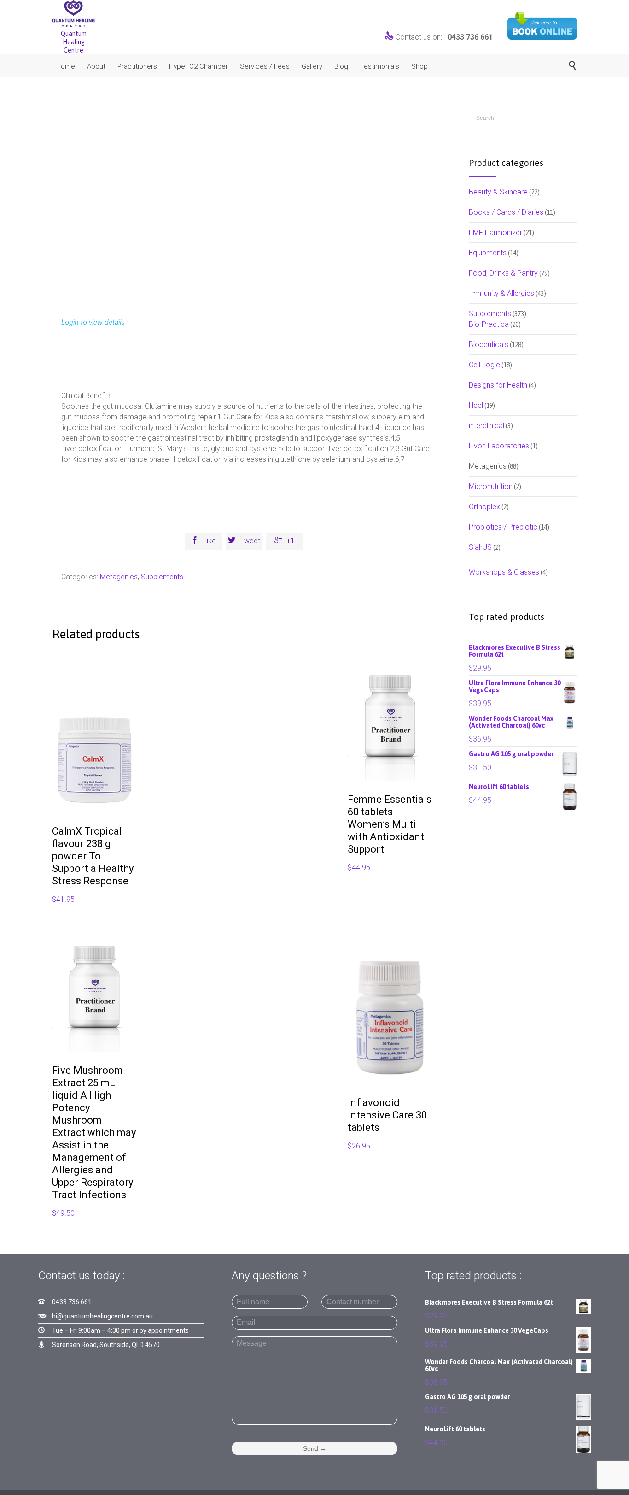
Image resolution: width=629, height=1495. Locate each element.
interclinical (486, 425)
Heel (476, 405)
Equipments (488, 252)
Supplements (162, 576)
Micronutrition (491, 486)
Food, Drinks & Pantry (503, 273)
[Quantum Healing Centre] (73, 13)
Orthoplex (484, 506)
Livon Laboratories (499, 445)
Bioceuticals (488, 344)
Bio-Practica (489, 324)
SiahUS (480, 547)
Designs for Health (498, 385)
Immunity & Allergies (501, 293)
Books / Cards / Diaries (506, 212)
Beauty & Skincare (498, 192)
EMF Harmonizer (495, 232)
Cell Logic (484, 364)
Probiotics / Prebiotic (503, 527)
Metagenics (119, 576)
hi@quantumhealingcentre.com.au (102, 1316)
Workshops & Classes (504, 572)
